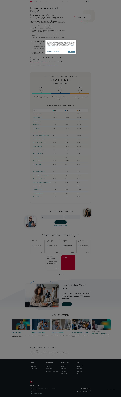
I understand (71, 51)
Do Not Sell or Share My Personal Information (53, 51)
